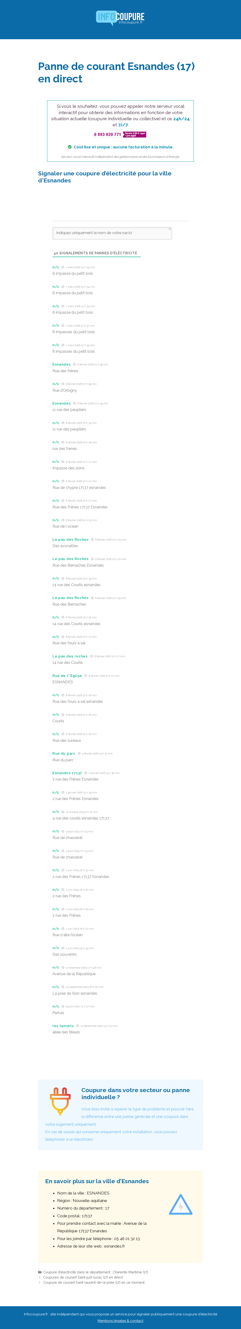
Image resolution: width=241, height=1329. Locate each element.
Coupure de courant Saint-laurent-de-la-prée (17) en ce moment (94, 1282)
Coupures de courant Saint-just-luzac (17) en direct (83, 1277)
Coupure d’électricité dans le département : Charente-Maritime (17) (95, 1272)
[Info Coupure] (120, 19)
